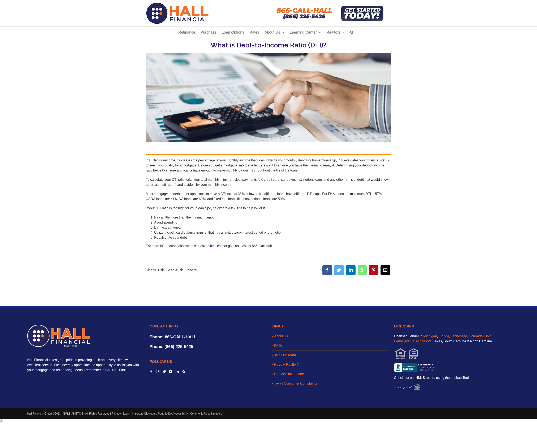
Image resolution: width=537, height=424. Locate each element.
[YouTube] (170, 371)
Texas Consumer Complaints (295, 383)
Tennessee (459, 336)
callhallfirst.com (211, 246)
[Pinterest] (373, 270)
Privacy (116, 413)
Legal (126, 413)
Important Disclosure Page (148, 413)
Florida (444, 336)
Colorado (476, 336)
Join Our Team (285, 355)
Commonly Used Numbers (206, 413)
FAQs (278, 345)
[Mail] (385, 270)
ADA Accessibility (177, 413)
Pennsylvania (404, 341)
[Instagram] (157, 371)
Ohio (487, 336)
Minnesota (423, 341)
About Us (281, 336)
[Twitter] (339, 270)
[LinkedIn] (351, 270)
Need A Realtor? (286, 364)
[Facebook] (327, 270)
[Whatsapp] (362, 270)
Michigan (430, 336)
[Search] (352, 32)
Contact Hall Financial (290, 374)
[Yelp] (183, 371)
